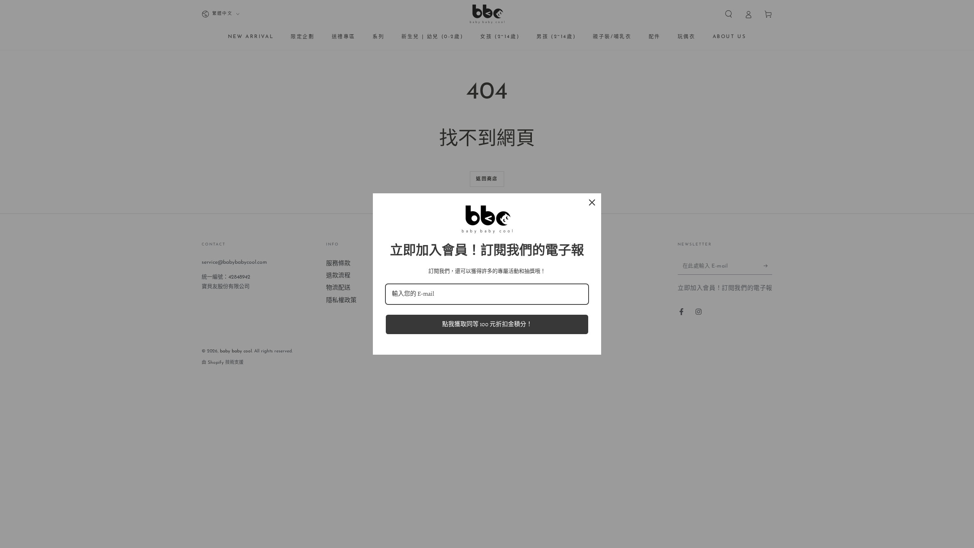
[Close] (592, 202)
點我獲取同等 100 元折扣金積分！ (487, 324)
